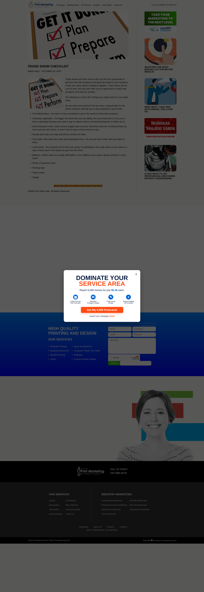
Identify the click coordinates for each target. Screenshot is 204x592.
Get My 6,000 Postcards (102, 309)
